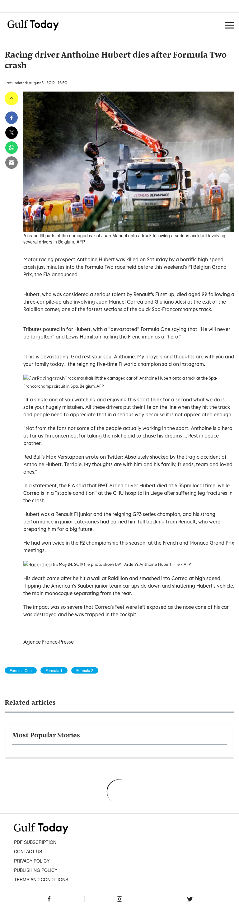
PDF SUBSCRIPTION (35, 842)
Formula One (21, 670)
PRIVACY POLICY (31, 861)
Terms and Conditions (41, 879)
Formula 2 (84, 670)
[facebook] (11, 117)
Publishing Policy (35, 870)
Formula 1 (54, 670)
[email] (11, 162)
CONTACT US (28, 851)
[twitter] (11, 132)
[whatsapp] (11, 147)
